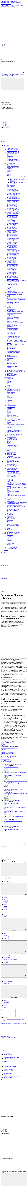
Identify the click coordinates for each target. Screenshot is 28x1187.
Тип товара (19, 930)
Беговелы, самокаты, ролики (11, 533)
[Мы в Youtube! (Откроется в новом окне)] (12, 41)
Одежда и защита (8, 507)
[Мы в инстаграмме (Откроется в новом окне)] (12, 30)
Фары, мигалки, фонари (13, 368)
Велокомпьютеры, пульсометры (15, 370)
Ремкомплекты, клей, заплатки (14, 505)
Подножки (9, 362)
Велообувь (9, 529)
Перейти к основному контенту (9, 1)
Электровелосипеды (12, 283)
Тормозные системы (12, 454)
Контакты (3, 2)
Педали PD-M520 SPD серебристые (13, 775)
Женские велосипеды (12, 284)
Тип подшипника (18, 976)
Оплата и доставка (10, 2)
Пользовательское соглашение (11, 1076)
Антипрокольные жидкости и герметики (17, 502)
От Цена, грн (4, 862)
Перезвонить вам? (5, 127)
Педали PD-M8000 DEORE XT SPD (13, 821)
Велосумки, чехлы (11, 364)
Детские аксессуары (12, 374)
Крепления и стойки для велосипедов (16, 371)
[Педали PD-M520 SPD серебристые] (15, 772)
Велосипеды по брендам (13, 281)
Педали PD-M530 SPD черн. (11, 829)
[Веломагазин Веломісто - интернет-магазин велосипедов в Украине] (8, 1016)
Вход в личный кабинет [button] (10, 1066)
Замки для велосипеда (12, 356)
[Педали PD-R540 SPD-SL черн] (15, 800)
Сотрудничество (11, 6)
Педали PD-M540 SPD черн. (11, 767)
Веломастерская (8, 5)
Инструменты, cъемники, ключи (15, 503)
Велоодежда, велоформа (13, 525)
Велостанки (10, 373)
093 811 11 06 (4, 124)
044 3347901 (4, 123)
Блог (13, 5)
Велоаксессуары (8, 285)
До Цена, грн (15, 862)
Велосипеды (7, 145)
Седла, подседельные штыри (14, 457)
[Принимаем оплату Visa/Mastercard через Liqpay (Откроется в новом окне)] (13, 1023)
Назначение (14, 997)
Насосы (8, 354)
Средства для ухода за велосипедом (16, 506)
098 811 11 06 (4, 125)
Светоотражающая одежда (13, 532)
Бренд (25, 894)
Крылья (8, 355)
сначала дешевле (14, 603)
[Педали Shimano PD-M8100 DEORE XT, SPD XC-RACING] (15, 790)
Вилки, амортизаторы (12, 458)
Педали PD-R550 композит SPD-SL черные (15, 783)
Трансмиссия (10, 456)
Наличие (14, 875)
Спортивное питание (12, 375)
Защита (8, 531)
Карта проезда (4, 1172)
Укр (5, 44)
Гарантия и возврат (8, 1070)
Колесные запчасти (11, 452)
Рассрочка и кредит (9, 1071)
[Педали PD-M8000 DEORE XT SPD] (15, 817)
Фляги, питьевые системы (13, 352)
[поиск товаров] (12, 84)
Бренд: (24, 844)
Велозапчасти (7, 377)
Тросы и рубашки (11, 460)
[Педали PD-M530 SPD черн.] (15, 826)
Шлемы (8, 528)
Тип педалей (19, 952)
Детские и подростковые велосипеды (16, 280)
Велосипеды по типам (12, 279)
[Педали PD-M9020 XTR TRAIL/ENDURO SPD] (15, 808)
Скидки (6, 550)
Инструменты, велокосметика (11, 461)
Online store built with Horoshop (8, 1037)
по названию (23, 603)
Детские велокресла (12, 363)
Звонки (8, 359)
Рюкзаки (9, 367)
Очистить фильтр (5, 859)
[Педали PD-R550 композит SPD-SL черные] (15, 781)
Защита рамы (10, 358)
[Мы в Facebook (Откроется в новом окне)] (12, 18)
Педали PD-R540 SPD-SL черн (11, 803)
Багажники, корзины (12, 366)
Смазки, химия (10, 501)
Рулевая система (11, 453)
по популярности (5, 603)
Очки (8, 526)
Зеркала (9, 360)
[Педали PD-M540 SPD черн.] (15, 764)
